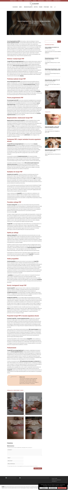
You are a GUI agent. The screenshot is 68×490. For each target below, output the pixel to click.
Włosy (41, 24)
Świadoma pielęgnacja (52, 50)
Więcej (15, 408)
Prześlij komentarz (37, 468)
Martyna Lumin (31, 24)
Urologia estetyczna (49, 0)
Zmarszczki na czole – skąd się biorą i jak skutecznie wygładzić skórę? (33, 422)
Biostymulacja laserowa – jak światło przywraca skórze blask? (15, 399)
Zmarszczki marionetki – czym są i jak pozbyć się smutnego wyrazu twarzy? (15, 422)
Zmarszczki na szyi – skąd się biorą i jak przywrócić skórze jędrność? (52, 80)
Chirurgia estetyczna (41, 0)
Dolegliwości (50, 82)
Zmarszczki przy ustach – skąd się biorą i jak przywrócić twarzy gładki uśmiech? (53, 94)
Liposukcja (34, 0)
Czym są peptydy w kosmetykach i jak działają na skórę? (52, 48)
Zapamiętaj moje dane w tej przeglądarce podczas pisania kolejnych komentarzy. (23, 466)
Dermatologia (20, 0)
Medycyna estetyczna (13, 0)
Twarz (53, 82)
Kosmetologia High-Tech (27, 0)
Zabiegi (43, 24)
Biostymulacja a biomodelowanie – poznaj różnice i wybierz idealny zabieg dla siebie (34, 398)
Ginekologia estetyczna (56, 0)
